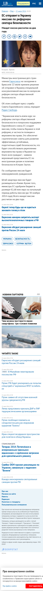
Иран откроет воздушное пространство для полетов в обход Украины (21, 435)
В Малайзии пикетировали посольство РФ (18, 373)
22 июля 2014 (21, 11)
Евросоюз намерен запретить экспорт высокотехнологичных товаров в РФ (20, 219)
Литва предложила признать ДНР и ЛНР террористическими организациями (21, 410)
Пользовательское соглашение (14, 504)
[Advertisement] (21, 268)
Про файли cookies (10, 586)
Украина (7, 238)
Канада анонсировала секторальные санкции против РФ (19, 481)
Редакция (5, 499)
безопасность (22, 238)
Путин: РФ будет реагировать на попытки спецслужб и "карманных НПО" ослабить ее (21, 386)
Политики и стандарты (11, 502)
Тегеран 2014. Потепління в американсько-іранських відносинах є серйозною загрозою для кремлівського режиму (20, 451)
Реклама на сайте (9, 494)
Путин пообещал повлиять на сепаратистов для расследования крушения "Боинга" (18, 423)
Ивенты (5, 496)
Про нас (5, 491)
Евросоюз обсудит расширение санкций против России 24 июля (21, 229)
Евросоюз (8, 243)
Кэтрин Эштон (24, 243)
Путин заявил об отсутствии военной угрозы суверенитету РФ (19, 399)
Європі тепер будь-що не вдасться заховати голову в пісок (19, 209)
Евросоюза (14, 81)
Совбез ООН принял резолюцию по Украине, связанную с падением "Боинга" (20, 467)
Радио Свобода (9, 110)
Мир (12, 11)
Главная (5, 11)
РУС (34, 3)
